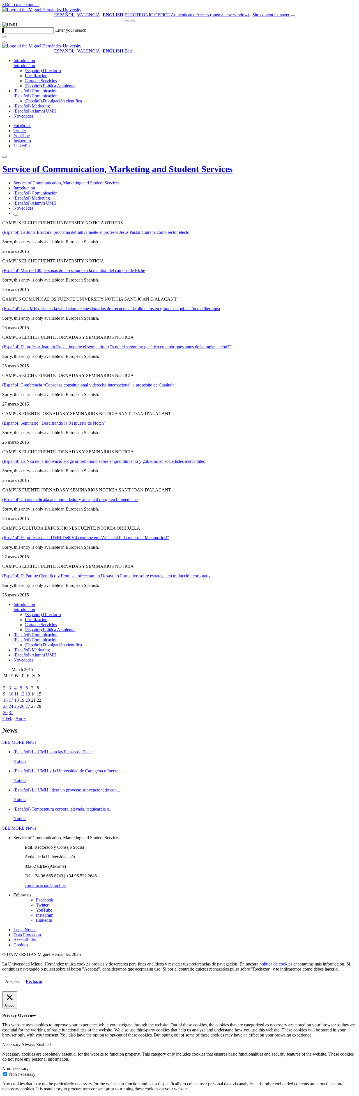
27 (28, 706)
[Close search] (4, 42)
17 (11, 700)
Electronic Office (147, 14)
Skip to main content (20, 4)
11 (16, 694)
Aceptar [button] (12, 981)
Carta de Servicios (41, 80)
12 (22, 694)
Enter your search (70, 30)
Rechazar (34, 981)
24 (11, 706)
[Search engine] (293, 16)
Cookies (20, 944)
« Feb (7, 718)
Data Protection (27, 934)
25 (16, 706)
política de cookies (275, 964)
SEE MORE (19, 742)
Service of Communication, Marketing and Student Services (117, 169)
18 (16, 700)
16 (5, 700)
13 (28, 694)
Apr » (20, 718)
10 (11, 694)
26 (22, 706)
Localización (36, 75)
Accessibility (24, 939)
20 (28, 700)
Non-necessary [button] (15, 1068)
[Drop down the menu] (132, 21)
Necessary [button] (11, 1044)
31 (11, 712)
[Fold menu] (134, 52)
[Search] (4, 37)
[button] (24, 65)
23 (5, 706)
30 (5, 712)
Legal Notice (24, 929)
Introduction (24, 60)
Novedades (23, 116)
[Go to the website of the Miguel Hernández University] (41, 9)
